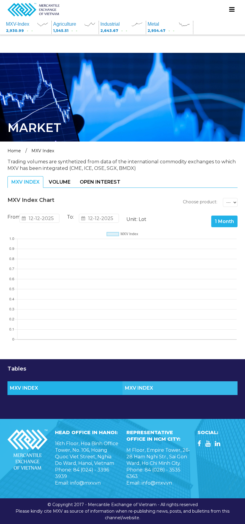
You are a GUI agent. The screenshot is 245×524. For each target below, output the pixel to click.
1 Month (224, 221)
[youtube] (208, 444)
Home (14, 150)
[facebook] (199, 444)
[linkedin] (217, 444)
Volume (60, 182)
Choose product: (200, 202)
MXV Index (42, 150)
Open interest (100, 182)
